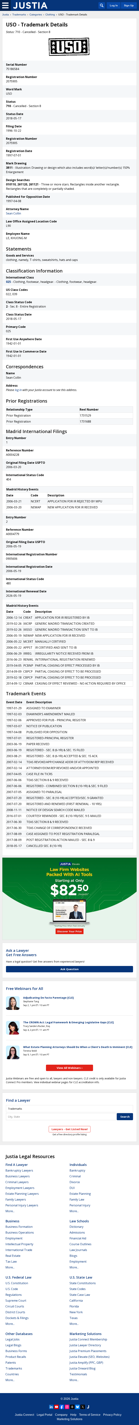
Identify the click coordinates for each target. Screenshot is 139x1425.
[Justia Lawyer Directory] (88, 1407)
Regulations (13, 1295)
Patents (10, 1363)
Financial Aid (78, 1238)
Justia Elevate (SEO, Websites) (89, 1357)
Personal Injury (80, 1205)
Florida (74, 1306)
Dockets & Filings (17, 1318)
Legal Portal (44, 1414)
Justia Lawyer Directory (85, 1345)
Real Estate (12, 1256)
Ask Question (69, 969)
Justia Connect (24, 1414)
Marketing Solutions (86, 1334)
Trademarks (19, 14)
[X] (83, 1407)
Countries (12, 1374)
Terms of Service (89, 1414)
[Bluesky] (77, 1407)
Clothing (50, 14)
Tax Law (11, 1262)
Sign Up (129, 5)
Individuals (78, 1164)
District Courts (15, 1312)
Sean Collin (13, 213)
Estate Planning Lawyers (22, 1194)
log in (18, 390)
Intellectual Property (19, 1244)
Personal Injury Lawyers (21, 1205)
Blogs (73, 1256)
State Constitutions (83, 1283)
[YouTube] (56, 1407)
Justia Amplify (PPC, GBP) (86, 1363)
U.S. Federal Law (18, 1277)
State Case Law (80, 1295)
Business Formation (19, 1227)
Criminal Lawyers (17, 1182)
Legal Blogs (13, 1345)
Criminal (75, 1176)
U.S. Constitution (16, 1283)
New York (76, 1312)
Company (61, 1414)
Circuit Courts (14, 1306)
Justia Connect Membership (88, 1339)
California (76, 1301)
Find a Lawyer (18, 1100)
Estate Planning (80, 1194)
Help (73, 1414)
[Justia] (30, 5)
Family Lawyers (15, 1199)
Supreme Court (15, 1301)
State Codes (78, 1289)
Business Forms (16, 1351)
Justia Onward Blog (83, 1368)
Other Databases (19, 1334)
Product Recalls (15, 1357)
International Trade (18, 1250)
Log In (114, 5)
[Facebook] (62, 1407)
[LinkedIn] (51, 1407)
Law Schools (79, 1221)
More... (9, 1211)
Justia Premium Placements (88, 1351)
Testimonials (78, 1374)
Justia (5, 14)
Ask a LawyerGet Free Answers (21, 952)
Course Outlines (80, 1244)
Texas (74, 1318)
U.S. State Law (81, 1277)
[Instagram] (67, 1407)
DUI (72, 1188)
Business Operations (19, 1232)
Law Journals (78, 1250)
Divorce (75, 1182)
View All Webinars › (70, 1068)
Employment (13, 1238)
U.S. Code (11, 1289)
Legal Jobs (12, 1339)
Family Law (77, 1199)
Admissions (77, 1232)
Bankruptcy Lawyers (19, 1170)
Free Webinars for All (24, 988)
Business (12, 1221)
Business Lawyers (17, 1176)
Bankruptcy (77, 1170)
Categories (36, 14)
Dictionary (76, 1227)
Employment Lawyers (19, 1188)
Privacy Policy (112, 1414)
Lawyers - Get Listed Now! (70, 1129)
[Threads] (72, 1407)
